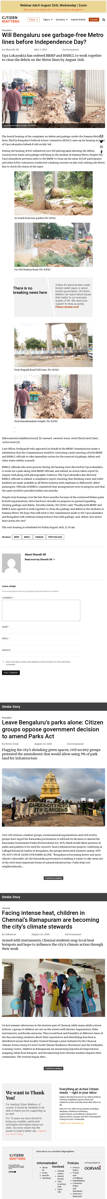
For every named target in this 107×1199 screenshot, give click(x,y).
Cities (32, 19)
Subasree (10, 934)
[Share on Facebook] (101, 152)
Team (44, 1173)
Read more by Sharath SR (38, 559)
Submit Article (78, 19)
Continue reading (53, 878)
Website (6, 650)
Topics (46, 19)
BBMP (16, 537)
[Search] (103, 19)
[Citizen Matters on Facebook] (11, 1172)
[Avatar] (11, 563)
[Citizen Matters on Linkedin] (13, 1172)
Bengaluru (7, 30)
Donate (94, 19)
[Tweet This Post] (101, 141)
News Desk (12, 743)
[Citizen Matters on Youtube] (15, 1172)
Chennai (6, 908)
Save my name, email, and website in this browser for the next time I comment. (38, 663)
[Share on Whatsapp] (101, 146)
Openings (46, 1178)
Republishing (79, 1180)
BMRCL (27, 537)
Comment (8, 598)
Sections (61, 19)
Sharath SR (12, 49)
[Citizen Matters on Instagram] (9, 1172)
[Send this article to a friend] (101, 136)
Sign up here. (68, 1151)
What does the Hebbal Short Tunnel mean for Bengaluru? (53, 9)
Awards (45, 1175)
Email (6, 638)
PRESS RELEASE (55, 537)
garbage (39, 537)
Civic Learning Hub (61, 1184)
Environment (71, 49)
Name (5, 627)
